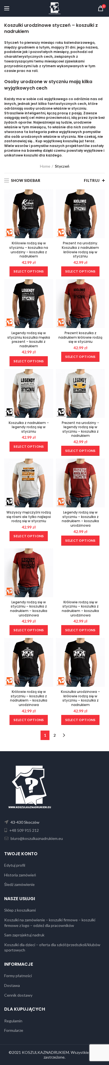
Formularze (13, 1030)
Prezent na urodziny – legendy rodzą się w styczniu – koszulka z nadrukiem (80, 429)
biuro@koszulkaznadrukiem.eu (36, 838)
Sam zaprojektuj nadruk (24, 935)
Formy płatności (18, 975)
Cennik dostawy (18, 995)
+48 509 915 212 (23, 830)
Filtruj (92, 180)
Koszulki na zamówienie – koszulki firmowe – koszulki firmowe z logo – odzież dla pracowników (49, 922)
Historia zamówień (20, 875)
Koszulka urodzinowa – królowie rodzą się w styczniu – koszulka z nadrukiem (80, 698)
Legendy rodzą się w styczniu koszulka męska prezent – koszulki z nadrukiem (28, 339)
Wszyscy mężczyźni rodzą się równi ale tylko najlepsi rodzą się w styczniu (28, 516)
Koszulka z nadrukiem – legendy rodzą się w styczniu (29, 427)
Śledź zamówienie (19, 884)
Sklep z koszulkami (20, 910)
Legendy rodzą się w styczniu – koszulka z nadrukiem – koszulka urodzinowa (80, 518)
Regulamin (13, 1020)
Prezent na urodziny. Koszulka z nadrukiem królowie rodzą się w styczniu (80, 249)
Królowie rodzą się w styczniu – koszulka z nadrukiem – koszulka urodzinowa (80, 608)
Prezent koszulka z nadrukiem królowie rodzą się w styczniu (80, 337)
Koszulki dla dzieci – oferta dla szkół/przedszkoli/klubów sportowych (52, 947)
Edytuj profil (14, 865)
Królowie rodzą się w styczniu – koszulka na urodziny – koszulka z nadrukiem (28, 249)
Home (45, 166)
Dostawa (12, 985)
